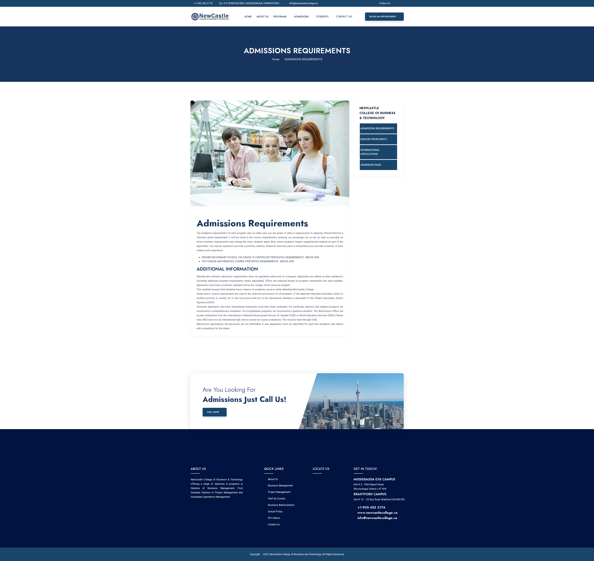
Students (322, 16)
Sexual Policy (275, 511)
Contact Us (344, 16)
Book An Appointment (383, 16)
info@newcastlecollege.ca (377, 517)
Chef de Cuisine (276, 498)
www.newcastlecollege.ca (377, 512)
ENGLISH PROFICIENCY (374, 139)
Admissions (301, 16)
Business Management (280, 485)
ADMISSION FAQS (371, 165)
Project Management (279, 492)
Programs (280, 16)
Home (248, 16)
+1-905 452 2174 (203, 3)
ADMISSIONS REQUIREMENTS (377, 128)
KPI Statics (274, 518)
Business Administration (281, 505)
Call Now (213, 412)
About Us (262, 16)
